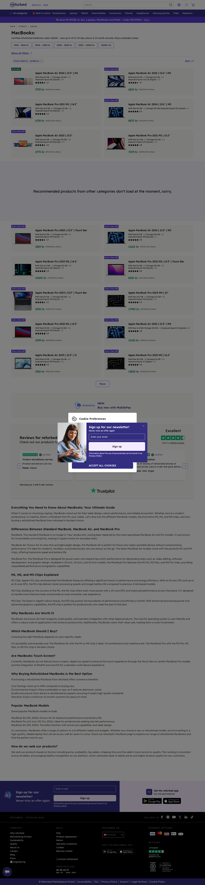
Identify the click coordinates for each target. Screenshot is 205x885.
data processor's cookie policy (92, 444)
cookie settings (110, 437)
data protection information (96, 441)
